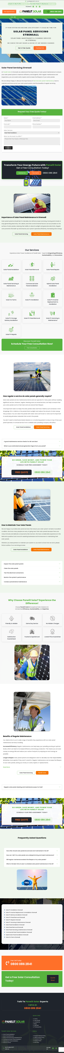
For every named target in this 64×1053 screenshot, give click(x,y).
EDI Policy (36, 1042)
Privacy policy (37, 1027)
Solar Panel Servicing (21, 234)
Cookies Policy (38, 1039)
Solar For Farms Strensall (13, 937)
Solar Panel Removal (8, 1036)
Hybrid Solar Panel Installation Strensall (17, 935)
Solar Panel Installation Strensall (15, 925)
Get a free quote (24, 48)
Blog (35, 1023)
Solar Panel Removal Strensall (14, 927)
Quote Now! (52, 979)
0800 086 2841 (56, 12)
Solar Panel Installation (23, 427)
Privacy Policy (37, 1040)
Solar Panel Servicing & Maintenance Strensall (19, 930)
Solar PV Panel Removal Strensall (15, 917)
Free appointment (9, 11)
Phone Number (37, 124)
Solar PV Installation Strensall (14, 910)
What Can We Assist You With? (13, 136)
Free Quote (35, 173)
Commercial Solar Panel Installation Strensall (19, 932)
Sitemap (36, 1025)
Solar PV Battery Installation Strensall (16, 915)
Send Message (8, 147)
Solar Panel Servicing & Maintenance (12, 1037)
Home (35, 1019)
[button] (12, 17)
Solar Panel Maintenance (41, 234)
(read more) (24, 4)
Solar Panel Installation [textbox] (11, 133)
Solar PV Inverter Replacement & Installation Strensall (21, 912)
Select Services (8, 130)
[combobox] (32, 132)
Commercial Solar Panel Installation (12, 1039)
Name (6, 118)
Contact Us (40, 48)
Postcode (7, 124)
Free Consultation (32, 348)
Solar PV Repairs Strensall (13, 920)
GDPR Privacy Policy (39, 1037)
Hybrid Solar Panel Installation (10, 1041)
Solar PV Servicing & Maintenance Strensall (18, 922)
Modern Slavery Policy (40, 1035)
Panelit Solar (42, 773)
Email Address (37, 118)
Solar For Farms (7, 1042)
